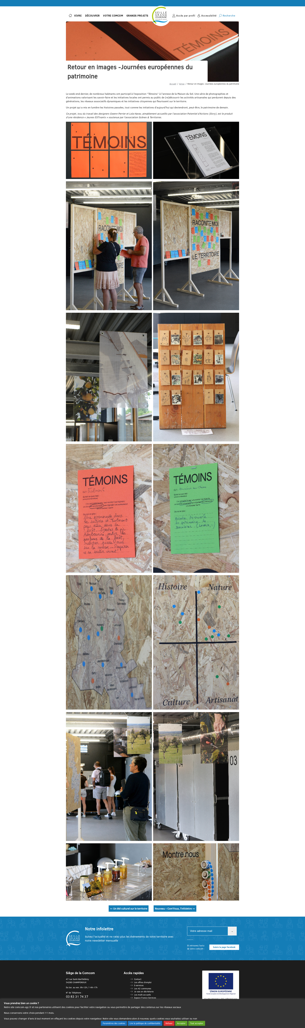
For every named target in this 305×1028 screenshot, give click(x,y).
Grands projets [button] (137, 15)
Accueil (172, 83)
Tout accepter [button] (196, 1023)
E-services (138, 985)
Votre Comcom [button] (113, 15)
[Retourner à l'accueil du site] (70, 16)
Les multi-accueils (142, 994)
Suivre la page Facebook (224, 947)
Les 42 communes (142, 988)
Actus (181, 83)
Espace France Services (145, 997)
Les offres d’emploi (142, 982)
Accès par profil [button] (185, 15)
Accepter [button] (181, 1023)
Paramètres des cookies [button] (114, 1023)
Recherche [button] (229, 15)
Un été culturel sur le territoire (128, 908)
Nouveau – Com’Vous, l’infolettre (175, 908)
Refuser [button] (169, 1023)
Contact (137, 979)
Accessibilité (209, 15)
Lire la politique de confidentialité (145, 1023)
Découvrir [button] (92, 15)
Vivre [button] (78, 15)
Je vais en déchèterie (144, 991)
